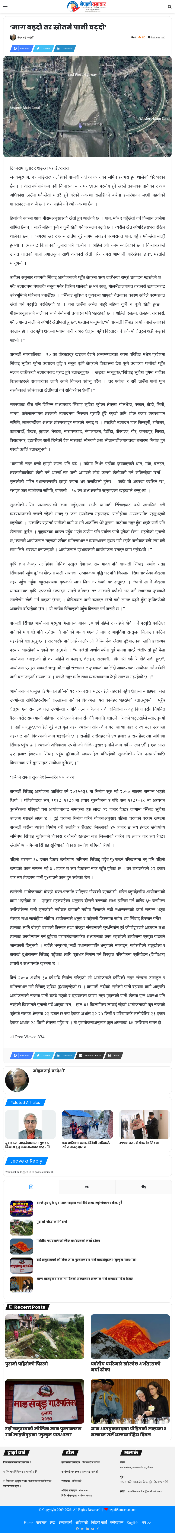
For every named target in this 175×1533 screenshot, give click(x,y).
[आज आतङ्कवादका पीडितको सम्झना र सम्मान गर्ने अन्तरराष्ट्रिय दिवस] (21, 1285)
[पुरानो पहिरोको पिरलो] (21, 1228)
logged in (25, 1171)
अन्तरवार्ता (65, 1522)
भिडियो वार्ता (99, 1522)
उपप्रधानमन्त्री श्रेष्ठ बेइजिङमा (139, 1143)
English (132, 1522)
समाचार (41, 1522)
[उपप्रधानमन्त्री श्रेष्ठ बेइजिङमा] (144, 1124)
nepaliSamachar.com (122, 1509)
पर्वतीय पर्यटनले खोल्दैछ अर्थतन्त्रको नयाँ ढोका (68, 1241)
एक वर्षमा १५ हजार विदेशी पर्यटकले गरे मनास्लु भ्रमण (86, 1145)
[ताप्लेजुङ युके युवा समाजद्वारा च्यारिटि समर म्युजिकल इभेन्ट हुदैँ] (21, 1209)
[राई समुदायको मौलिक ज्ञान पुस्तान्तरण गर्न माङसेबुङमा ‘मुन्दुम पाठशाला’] (21, 1266)
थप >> (146, 1522)
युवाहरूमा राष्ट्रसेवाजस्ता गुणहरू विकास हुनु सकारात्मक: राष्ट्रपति (27, 1145)
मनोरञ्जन (116, 1522)
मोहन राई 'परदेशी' (26, 37)
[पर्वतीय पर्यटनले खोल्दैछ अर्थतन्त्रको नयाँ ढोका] (21, 1247)
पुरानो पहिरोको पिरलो (51, 1222)
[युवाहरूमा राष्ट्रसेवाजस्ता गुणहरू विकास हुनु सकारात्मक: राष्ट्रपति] (30, 1124)
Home (28, 1522)
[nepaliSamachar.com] (87, 6)
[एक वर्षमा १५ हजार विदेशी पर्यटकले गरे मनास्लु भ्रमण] (87, 1124)
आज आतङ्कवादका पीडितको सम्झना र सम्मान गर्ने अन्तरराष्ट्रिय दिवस (84, 1279)
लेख (52, 1522)
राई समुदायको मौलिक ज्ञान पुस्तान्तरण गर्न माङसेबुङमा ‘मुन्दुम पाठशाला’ (86, 1260)
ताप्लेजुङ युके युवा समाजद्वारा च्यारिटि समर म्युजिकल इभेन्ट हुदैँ (79, 1203)
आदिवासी (81, 1522)
